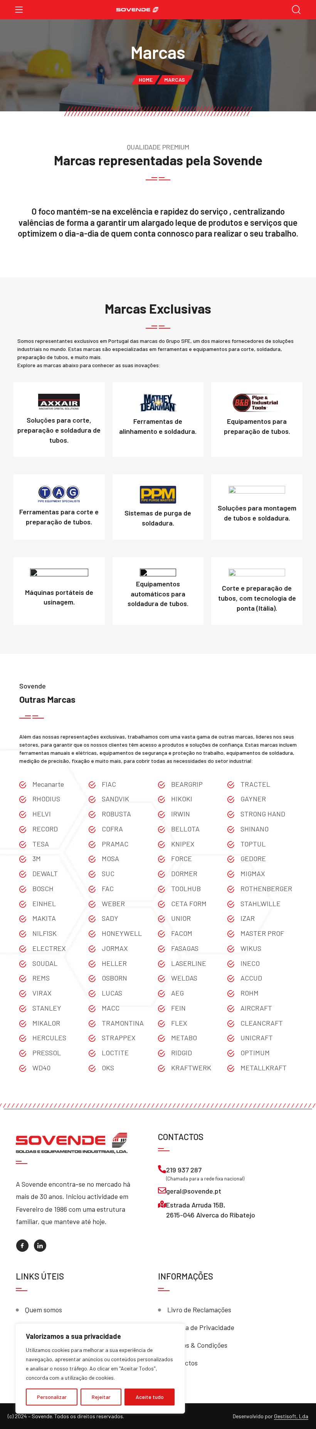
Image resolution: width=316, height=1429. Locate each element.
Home (146, 79)
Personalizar (52, 1397)
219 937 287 (184, 1169)
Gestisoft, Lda (291, 1416)
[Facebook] (22, 1245)
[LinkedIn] (40, 1245)
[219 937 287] (162, 1169)
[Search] (296, 10)
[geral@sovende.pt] (162, 1190)
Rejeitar (101, 1397)
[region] (100, 1368)
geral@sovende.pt (193, 1191)
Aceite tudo (150, 1397)
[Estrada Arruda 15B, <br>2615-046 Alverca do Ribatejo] (162, 1204)
